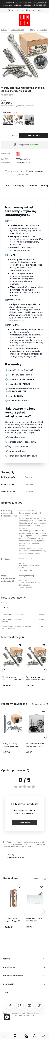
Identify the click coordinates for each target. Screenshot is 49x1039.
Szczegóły (18, 185)
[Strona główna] (24, 21)
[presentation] (4, 57)
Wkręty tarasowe (23, 163)
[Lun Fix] (17, 154)
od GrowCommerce (26, 1015)
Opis (6, 185)
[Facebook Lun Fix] (10, 1005)
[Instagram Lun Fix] (20, 1005)
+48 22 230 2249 (17, 10)
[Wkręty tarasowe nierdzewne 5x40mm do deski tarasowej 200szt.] (24, 55)
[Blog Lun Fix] (39, 1005)
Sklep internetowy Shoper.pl (14, 1013)
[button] (10, 80)
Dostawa (33, 185)
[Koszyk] (25, 1035)
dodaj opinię (24, 822)
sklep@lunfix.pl (35, 10)
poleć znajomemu (36, 171)
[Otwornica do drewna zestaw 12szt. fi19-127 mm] (29, 120)
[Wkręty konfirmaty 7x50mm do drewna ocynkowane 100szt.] (18, 120)
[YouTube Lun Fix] (29, 1005)
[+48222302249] (7, 1017)
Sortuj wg (10, 854)
